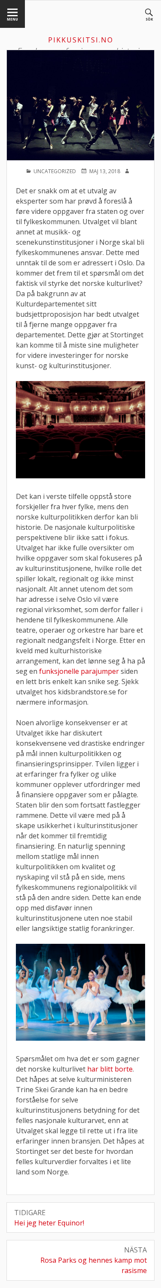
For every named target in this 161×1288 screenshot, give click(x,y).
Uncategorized (54, 171)
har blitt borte (110, 1069)
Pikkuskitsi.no (80, 40)
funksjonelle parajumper (79, 671)
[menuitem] (12, 14)
